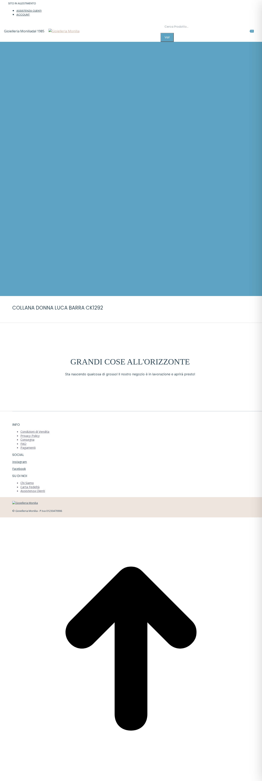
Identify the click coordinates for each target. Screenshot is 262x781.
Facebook (19, 469)
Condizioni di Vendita (34, 431)
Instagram (19, 462)
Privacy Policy (30, 436)
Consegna (27, 439)
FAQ (23, 444)
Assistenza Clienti (32, 491)
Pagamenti (28, 447)
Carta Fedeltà (30, 487)
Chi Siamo (27, 483)
